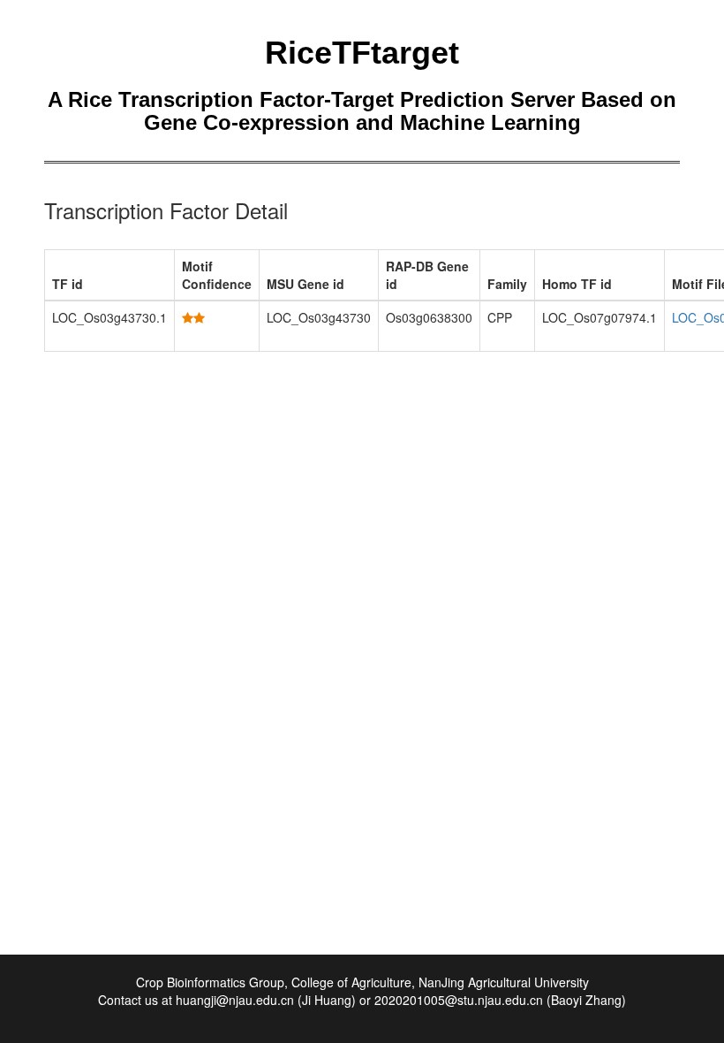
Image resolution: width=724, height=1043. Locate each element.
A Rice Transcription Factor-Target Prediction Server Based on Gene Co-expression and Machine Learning (362, 111)
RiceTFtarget (362, 52)
